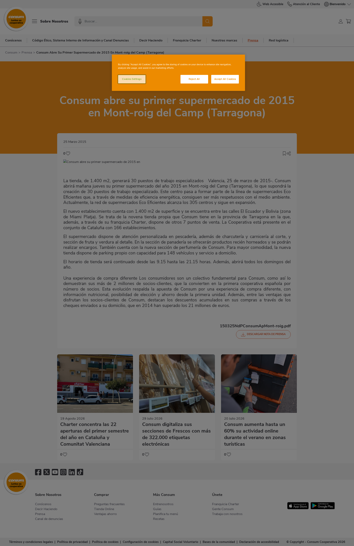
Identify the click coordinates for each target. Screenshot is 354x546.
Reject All (194, 79)
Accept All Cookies (225, 79)
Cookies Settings (131, 79)
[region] (178, 73)
